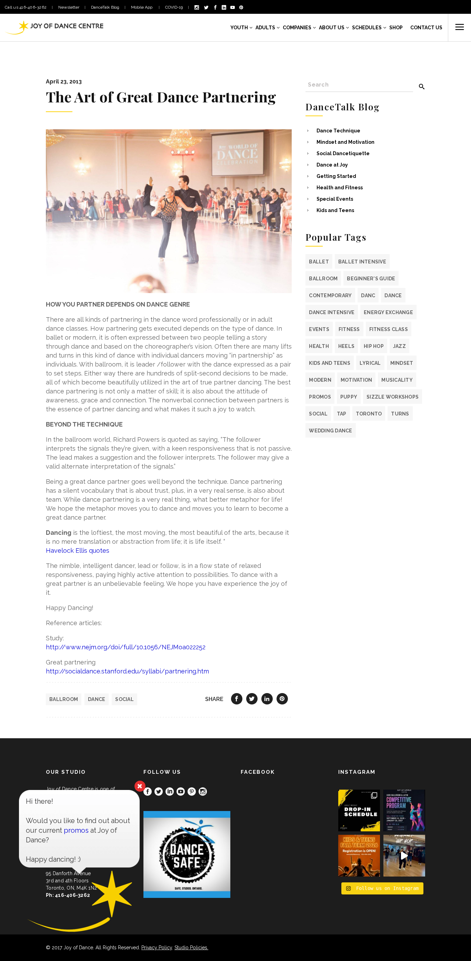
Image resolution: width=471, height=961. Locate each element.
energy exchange (388, 312)
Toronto (369, 414)
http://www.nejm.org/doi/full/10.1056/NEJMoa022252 (126, 647)
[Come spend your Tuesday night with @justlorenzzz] (404, 856)
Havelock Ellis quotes (77, 550)
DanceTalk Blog (105, 7)
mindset (401, 363)
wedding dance (330, 430)
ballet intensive (362, 261)
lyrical (370, 363)
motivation (356, 380)
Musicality (397, 380)
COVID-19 (174, 7)
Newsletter (68, 7)
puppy (348, 397)
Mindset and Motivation (345, 142)
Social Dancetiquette (343, 153)
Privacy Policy (156, 947)
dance (96, 699)
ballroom (63, 699)
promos (320, 397)
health (319, 346)
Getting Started (336, 176)
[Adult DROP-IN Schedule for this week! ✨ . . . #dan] (359, 810)
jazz (399, 346)
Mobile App (142, 7)
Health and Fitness (340, 187)
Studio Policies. (191, 947)
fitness (349, 329)
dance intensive (331, 312)
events (319, 329)
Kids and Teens (335, 210)
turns (400, 414)
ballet (319, 261)
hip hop (374, 346)
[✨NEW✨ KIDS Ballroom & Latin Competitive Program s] (404, 810)
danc (368, 295)
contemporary (330, 295)
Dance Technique (338, 130)
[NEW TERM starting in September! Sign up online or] (359, 856)
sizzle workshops (393, 397)
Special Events (335, 199)
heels (346, 346)
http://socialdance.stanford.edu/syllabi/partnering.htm (127, 671)
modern (320, 380)
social (124, 699)
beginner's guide (371, 278)
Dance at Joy (332, 165)
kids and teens (329, 363)
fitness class (388, 329)
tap (342, 414)
